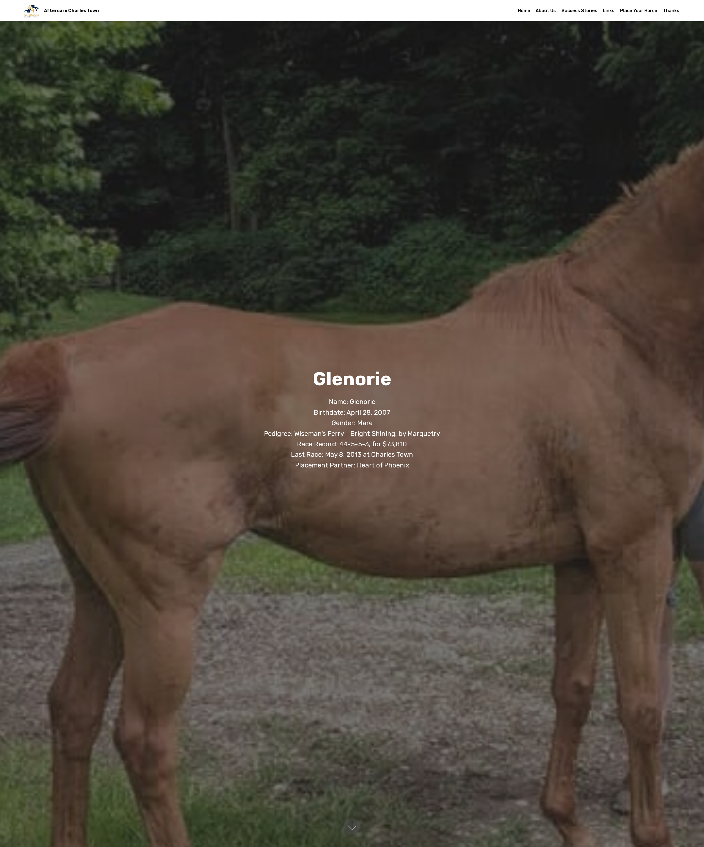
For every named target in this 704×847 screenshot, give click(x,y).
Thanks (671, 10)
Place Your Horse (638, 10)
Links (608, 10)
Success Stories (579, 10)
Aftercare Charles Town (71, 10)
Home (524, 10)
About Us (546, 10)
